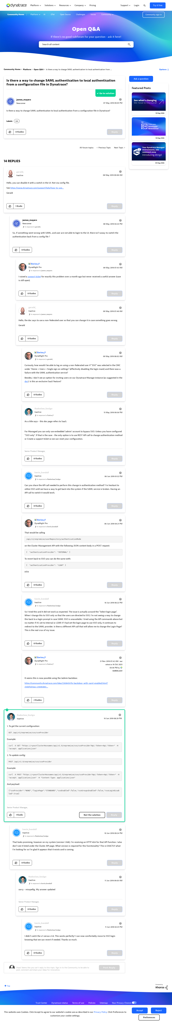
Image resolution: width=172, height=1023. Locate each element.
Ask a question (141, 79)
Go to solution (106, 93)
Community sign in (154, 14)
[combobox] (86, 44)
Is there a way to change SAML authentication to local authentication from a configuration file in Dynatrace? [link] (92, 69)
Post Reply (109, 967)
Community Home (15, 14)
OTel (53, 14)
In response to (33, 227)
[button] (140, 1010)
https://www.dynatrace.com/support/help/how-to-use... (37, 188)
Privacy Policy (100, 1012)
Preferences (149, 1017)
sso (16, 121)
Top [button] (8, 986)
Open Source (65, 14)
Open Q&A (38, 69)
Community (106, 14)
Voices (93, 14)
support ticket (34, 276)
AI (44, 14)
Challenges (80, 14)
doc (26, 381)
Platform (34, 14)
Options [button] (163, 69)
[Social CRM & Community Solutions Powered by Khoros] (162, 987)
